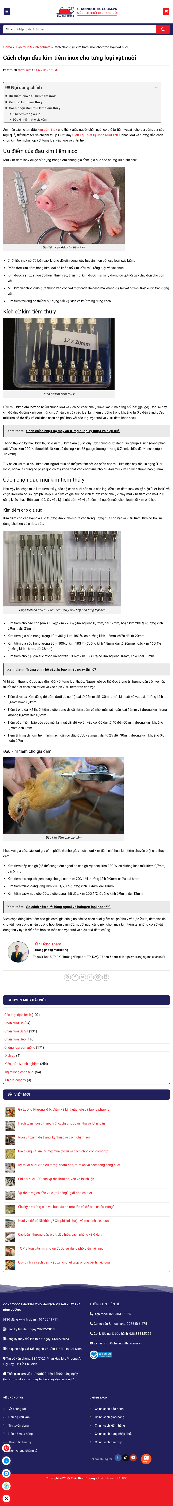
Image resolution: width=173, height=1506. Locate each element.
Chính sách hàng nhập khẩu (113, 1434)
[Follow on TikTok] (125, 1457)
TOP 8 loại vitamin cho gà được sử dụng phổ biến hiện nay (60, 1248)
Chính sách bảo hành (109, 1409)
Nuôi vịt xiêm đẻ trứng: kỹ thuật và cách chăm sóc (54, 1137)
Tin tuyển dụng (18, 1425)
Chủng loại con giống (19, 1048)
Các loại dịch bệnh (17, 1015)
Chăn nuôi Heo (15, 1039)
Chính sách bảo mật (108, 1442)
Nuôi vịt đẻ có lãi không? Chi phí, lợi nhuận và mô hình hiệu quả (63, 1221)
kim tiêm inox (47, 130)
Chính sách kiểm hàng (110, 1425)
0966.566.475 (137, 1324)
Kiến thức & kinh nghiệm (32, 47)
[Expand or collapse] (156, 87)
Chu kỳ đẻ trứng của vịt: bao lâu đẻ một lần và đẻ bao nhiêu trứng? (66, 1207)
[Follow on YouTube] (133, 1457)
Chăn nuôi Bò (14, 1023)
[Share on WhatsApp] (67, 977)
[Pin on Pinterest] (98, 977)
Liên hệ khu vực (19, 1417)
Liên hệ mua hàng (20, 1434)
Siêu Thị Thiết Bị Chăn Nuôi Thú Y (96, 135)
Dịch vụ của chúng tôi (23, 1451)
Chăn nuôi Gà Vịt (16, 1031)
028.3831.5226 (120, 1314)
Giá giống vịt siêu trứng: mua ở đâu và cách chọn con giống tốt (63, 1151)
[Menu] (7, 11)
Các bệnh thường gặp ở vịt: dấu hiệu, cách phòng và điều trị (60, 1234)
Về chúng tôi (17, 1409)
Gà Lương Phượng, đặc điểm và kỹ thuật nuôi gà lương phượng (63, 1109)
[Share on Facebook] (75, 977)
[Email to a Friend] (90, 977)
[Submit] (163, 29)
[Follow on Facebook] (118, 1457)
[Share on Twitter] (82, 977)
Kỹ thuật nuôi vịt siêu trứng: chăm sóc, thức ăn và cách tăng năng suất (69, 1165)
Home (7, 47)
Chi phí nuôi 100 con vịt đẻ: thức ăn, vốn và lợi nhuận (56, 1179)
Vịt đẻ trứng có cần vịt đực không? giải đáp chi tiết (55, 1193)
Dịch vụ (9, 1056)
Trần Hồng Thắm (47, 70)
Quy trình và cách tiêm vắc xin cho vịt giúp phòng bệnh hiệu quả (64, 1262)
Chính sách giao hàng (109, 1417)
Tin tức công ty (15, 1080)
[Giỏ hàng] (166, 11)
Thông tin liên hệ (19, 1442)
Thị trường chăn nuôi (19, 1072)
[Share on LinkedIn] (105, 977)
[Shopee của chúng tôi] (146, 1459)
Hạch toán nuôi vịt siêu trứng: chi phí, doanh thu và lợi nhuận (61, 1123)
